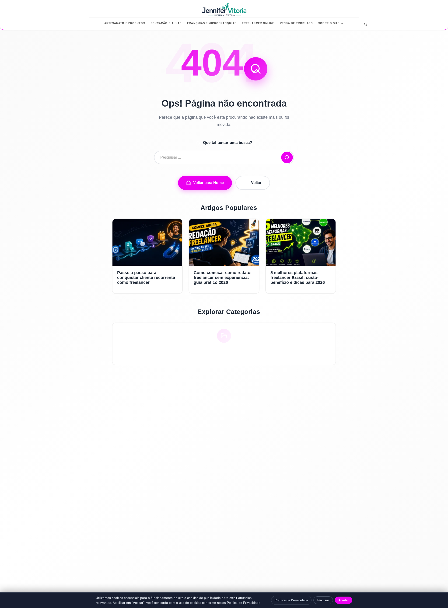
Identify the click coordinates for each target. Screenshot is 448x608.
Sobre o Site (329, 23)
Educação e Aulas (166, 23)
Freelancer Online (258, 23)
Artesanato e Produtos (124, 23)
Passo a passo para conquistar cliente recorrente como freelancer (146, 277)
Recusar (323, 600)
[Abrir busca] (365, 24)
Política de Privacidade (291, 600)
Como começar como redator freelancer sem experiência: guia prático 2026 (223, 277)
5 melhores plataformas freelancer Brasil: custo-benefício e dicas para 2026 (297, 277)
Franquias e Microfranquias (211, 23)
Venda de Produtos (296, 23)
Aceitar (344, 600)
